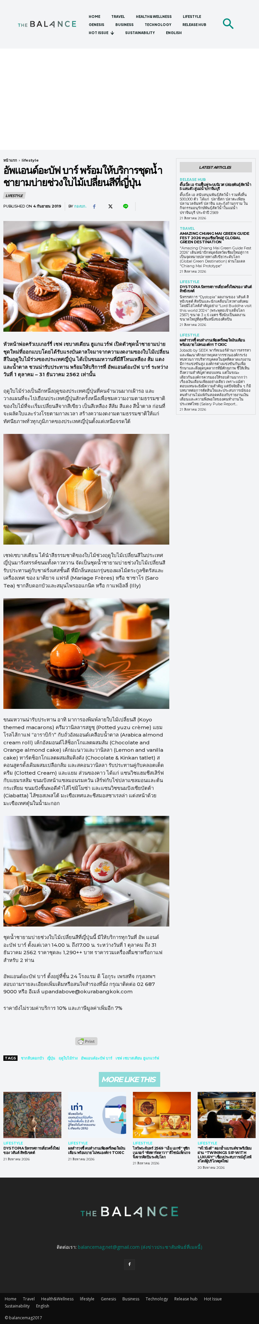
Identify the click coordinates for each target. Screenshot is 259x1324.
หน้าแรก (10, 160)
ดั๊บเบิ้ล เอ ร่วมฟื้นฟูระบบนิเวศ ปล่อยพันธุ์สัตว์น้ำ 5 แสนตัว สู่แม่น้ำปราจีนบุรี (215, 186)
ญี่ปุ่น (51, 1058)
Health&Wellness (57, 1299)
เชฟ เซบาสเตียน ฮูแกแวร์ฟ (137, 1058)
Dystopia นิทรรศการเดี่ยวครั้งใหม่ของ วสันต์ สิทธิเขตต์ (216, 289)
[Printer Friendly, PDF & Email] (86, 1044)
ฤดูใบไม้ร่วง (68, 1058)
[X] (109, 206)
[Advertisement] (129, 99)
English (42, 1306)
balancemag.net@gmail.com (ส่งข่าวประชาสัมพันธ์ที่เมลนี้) (140, 1247)
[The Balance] (50, 24)
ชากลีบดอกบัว (32, 1058)
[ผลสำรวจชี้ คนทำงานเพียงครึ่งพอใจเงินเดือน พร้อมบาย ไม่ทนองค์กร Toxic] (97, 1115)
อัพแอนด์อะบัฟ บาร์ (96, 1058)
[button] (228, 24)
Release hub (193, 180)
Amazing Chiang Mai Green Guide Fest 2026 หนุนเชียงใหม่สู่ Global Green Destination (214, 237)
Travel (187, 229)
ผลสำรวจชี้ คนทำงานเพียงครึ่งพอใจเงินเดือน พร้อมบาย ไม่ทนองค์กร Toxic (212, 342)
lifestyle (30, 160)
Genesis (108, 1299)
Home (11, 1299)
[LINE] (125, 206)
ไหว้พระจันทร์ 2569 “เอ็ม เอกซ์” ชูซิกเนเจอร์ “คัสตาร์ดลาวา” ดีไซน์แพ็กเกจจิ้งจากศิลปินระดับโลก (161, 1152)
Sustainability (17, 1306)
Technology (157, 1299)
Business (130, 1299)
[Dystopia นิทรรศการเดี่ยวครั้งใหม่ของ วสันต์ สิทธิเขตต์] (32, 1115)
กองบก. (80, 206)
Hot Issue (213, 1299)
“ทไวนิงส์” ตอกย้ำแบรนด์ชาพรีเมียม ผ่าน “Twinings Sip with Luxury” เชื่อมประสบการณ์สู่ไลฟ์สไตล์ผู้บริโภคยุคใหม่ (225, 1154)
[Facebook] (94, 206)
